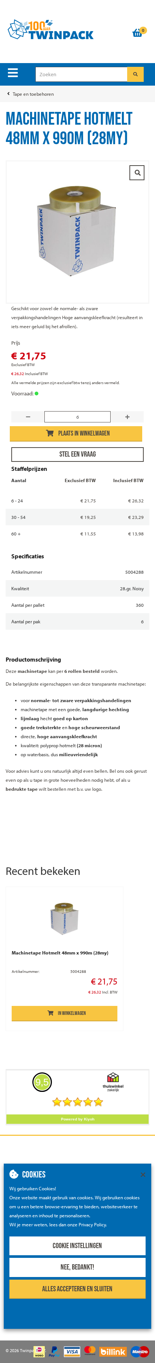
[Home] (65, 30)
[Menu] (13, 73)
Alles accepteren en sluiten (77, 1289)
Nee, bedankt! (77, 1267)
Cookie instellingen (77, 1245)
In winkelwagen (72, 1013)
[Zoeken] (135, 74)
